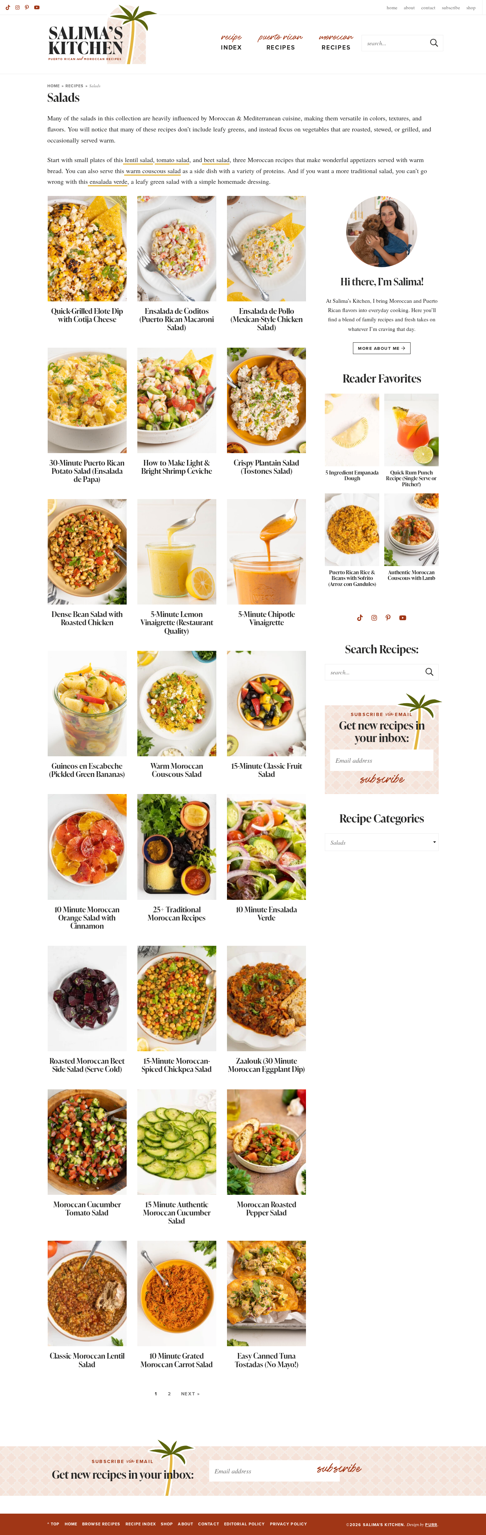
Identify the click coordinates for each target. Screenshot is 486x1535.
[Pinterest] (27, 7)
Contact (428, 7)
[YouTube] (37, 7)
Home (392, 7)
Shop (471, 7)
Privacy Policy (288, 1524)
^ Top (53, 1524)
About (409, 7)
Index (231, 42)
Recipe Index (141, 1524)
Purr (431, 1525)
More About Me (379, 348)
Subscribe (451, 7)
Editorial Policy (244, 1524)
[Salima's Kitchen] (103, 34)
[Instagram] (17, 7)
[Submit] (434, 43)
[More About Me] (381, 233)
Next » (190, 1393)
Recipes (281, 42)
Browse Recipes (101, 1524)
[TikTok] (8, 7)
